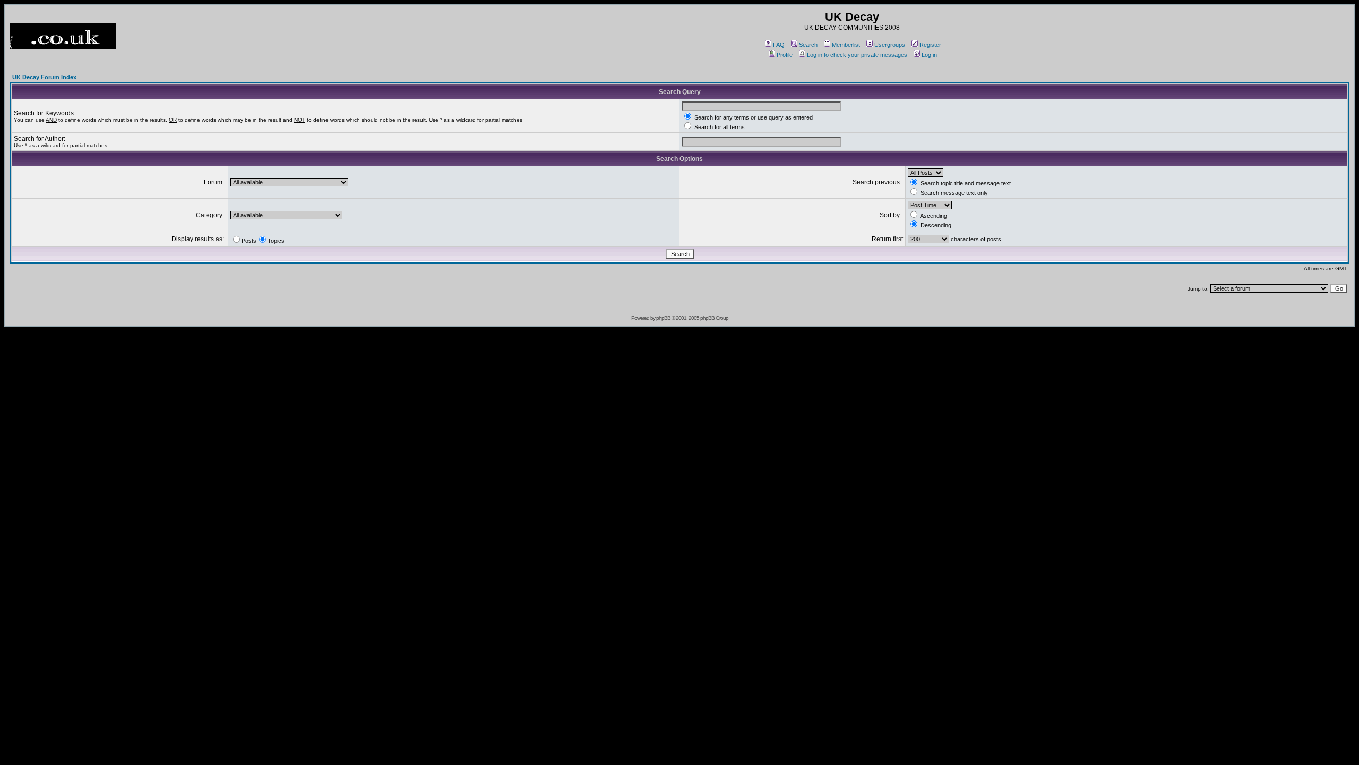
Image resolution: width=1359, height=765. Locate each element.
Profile (785, 55)
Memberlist (846, 44)
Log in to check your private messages (857, 55)
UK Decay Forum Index (44, 77)
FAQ (779, 44)
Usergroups (889, 44)
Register (930, 44)
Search (808, 44)
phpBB (663, 318)
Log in (929, 55)
